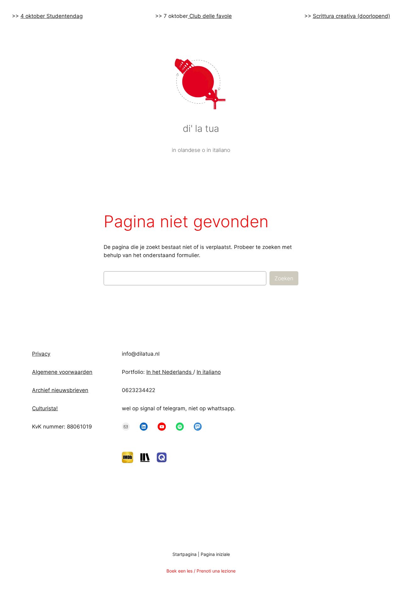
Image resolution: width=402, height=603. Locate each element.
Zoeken (283, 278)
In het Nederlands (169, 372)
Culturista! (45, 408)
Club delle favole (210, 16)
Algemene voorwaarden (62, 372)
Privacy (41, 354)
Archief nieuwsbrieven (60, 390)
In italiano (209, 372)
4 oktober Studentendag (51, 16)
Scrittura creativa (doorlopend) (351, 16)
